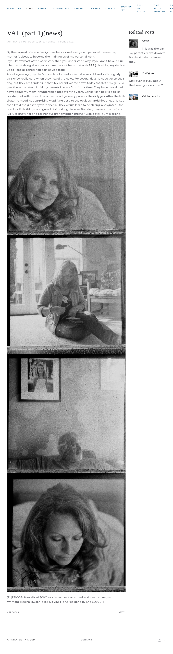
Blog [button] (29, 8)
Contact (80, 8)
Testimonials (60, 8)
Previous (13, 612)
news (145, 40)
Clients (110, 8)
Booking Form (126, 8)
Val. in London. (152, 96)
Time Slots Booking (159, 8)
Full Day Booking (143, 8)
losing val (148, 73)
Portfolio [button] (14, 8)
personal (66, 42)
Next (121, 612)
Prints (95, 8)
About (42, 8)
